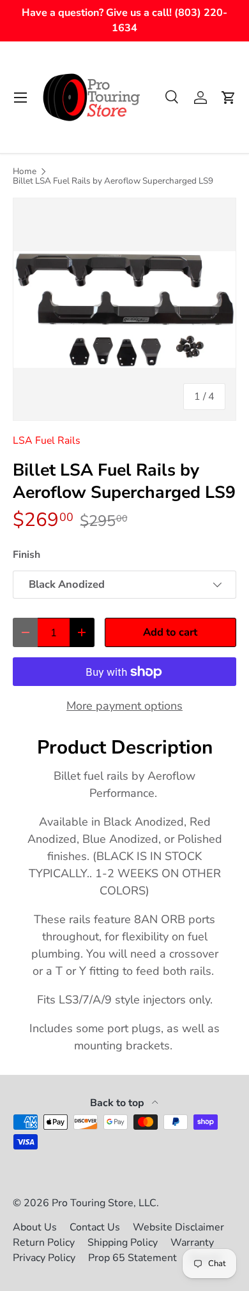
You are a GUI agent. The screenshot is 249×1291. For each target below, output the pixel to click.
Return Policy (44, 1243)
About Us (35, 1227)
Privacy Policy (44, 1258)
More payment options (124, 705)
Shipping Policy (122, 1243)
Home (24, 171)
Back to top (118, 1103)
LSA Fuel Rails (46, 441)
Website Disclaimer (178, 1227)
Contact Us (95, 1227)
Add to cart (170, 632)
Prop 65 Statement (132, 1258)
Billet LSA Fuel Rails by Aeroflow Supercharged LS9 (113, 181)
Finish (26, 555)
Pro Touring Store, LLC (104, 1203)
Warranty (192, 1243)
